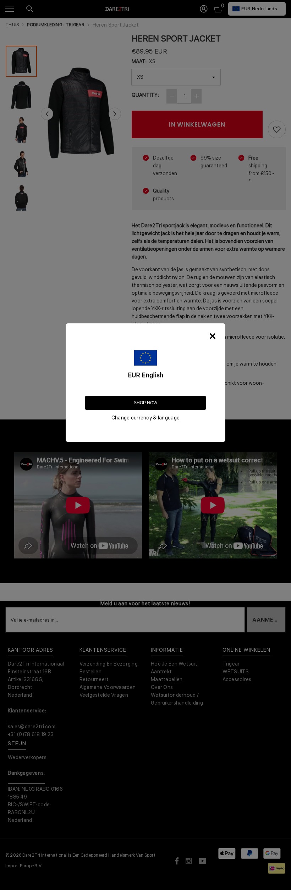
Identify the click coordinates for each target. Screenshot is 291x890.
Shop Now (145, 402)
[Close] (212, 336)
